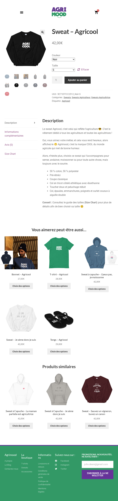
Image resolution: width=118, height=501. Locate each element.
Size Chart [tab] (10, 153)
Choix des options (21, 286)
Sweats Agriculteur (81, 97)
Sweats (67, 97)
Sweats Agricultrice (100, 97)
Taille (55, 65)
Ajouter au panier (77, 80)
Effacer (85, 69)
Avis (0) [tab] (9, 144)
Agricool (66, 101)
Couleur (56, 55)
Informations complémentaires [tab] (14, 133)
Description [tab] (11, 122)
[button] (21, 12)
